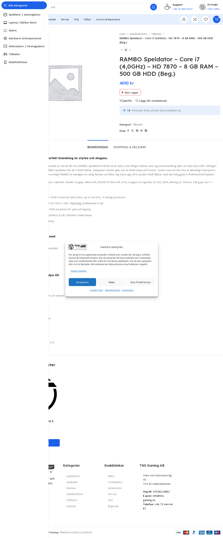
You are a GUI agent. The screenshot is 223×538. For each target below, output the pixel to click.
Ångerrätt (113, 506)
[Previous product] (122, 50)
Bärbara (71, 488)
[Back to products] (126, 50)
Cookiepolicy (115, 482)
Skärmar (71, 506)
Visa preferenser (140, 282)
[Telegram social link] (146, 130)
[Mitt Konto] (183, 19)
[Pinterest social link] (137, 130)
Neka (111, 282)
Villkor (111, 476)
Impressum (127, 290)
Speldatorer (73, 476)
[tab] (97, 145)
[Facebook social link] (128, 130)
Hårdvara (71, 500)
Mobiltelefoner (138, 34)
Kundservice (115, 488)
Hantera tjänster (79, 270)
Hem (123, 34)
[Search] (153, 7)
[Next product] (130, 50)
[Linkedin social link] (141, 130)
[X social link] (132, 130)
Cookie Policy (96, 290)
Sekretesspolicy (112, 290)
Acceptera (82, 282)
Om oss (112, 494)
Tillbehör (156, 34)
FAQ (110, 500)
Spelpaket (72, 482)
